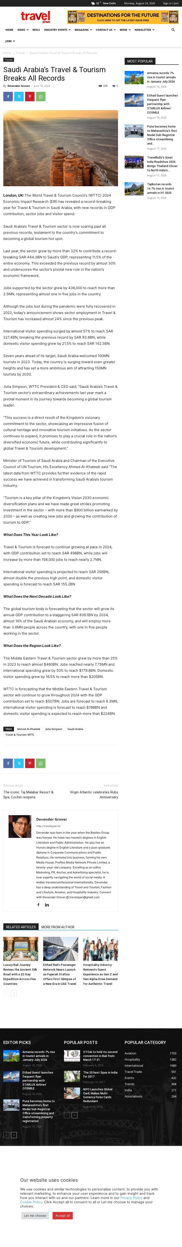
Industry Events (55, 29)
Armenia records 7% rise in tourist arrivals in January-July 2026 (161, 77)
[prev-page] (6, 993)
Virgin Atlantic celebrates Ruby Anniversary (94, 794)
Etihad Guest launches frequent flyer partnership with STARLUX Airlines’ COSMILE (162, 104)
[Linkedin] (49, 905)
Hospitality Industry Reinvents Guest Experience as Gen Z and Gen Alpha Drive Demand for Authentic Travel (100, 974)
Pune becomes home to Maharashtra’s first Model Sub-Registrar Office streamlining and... (162, 135)
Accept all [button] (62, 1215)
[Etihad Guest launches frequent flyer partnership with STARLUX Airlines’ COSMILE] (134, 100)
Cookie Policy (31, 1202)
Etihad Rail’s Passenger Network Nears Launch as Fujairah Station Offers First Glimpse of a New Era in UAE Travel (59, 974)
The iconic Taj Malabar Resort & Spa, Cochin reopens (28, 794)
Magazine (82, 29)
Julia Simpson (54, 729)
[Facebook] (8, 96)
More (123, 29)
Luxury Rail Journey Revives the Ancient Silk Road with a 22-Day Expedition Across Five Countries (20, 974)
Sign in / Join (171, 3)
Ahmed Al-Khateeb (28, 729)
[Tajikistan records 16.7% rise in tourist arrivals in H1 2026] (134, 188)
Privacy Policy (131, 1198)
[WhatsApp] (41, 96)
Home (9, 29)
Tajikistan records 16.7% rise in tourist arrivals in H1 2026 (160, 189)
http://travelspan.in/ (48, 826)
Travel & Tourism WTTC (19, 734)
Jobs (8, 41)
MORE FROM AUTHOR (57, 927)
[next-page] (14, 993)
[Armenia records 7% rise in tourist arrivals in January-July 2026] (134, 77)
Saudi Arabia (75, 729)
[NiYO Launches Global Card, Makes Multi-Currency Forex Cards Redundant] (72, 1093)
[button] (173, 30)
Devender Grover (19, 86)
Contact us (104, 29)
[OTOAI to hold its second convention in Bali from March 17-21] (72, 1055)
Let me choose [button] (35, 1215)
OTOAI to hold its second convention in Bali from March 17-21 (100, 1056)
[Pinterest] (30, 96)
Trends (20, 53)
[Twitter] (19, 96)
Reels (36, 29)
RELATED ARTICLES (21, 927)
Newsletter (143, 29)
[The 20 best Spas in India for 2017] (72, 1076)
